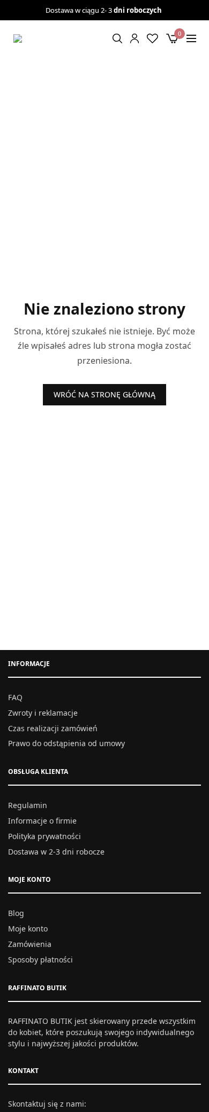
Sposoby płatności (40, 959)
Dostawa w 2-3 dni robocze (56, 851)
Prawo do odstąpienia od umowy (66, 743)
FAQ (15, 697)
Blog (16, 913)
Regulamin (27, 805)
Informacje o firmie (42, 821)
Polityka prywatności (44, 836)
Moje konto (28, 928)
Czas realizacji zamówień (53, 728)
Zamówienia (29, 944)
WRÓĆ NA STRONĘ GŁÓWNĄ (104, 394)
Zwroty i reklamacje (43, 713)
